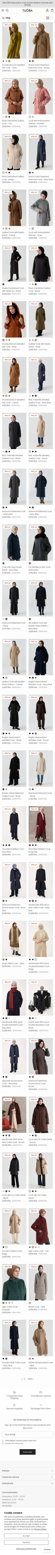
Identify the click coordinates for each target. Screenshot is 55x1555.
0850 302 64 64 (9, 1502)
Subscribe (27, 1452)
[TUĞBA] (27, 10)
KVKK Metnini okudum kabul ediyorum (20, 1440)
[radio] (3, 61)
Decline (26, 1542)
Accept (26, 1535)
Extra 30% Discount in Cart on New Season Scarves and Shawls (28, 3)
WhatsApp (7, 1505)
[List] (51, 18)
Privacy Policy (40, 1529)
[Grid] (47, 18)
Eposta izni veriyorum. (14, 1443)
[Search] (8, 10)
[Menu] (3, 10)
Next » (31, 1378)
